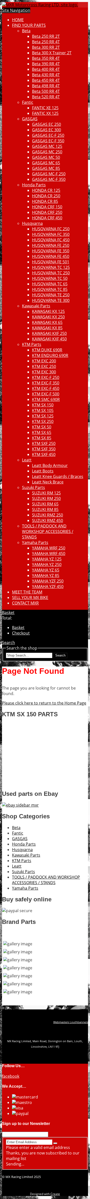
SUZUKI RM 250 (46, 498)
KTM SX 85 (41, 438)
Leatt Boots (43, 471)
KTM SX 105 (43, 410)
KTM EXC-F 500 (45, 394)
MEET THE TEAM (27, 592)
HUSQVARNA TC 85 (50, 289)
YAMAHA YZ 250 (47, 564)
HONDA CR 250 (46, 196)
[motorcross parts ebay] (20, 805)
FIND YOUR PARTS (29, 25)
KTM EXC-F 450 (45, 388)
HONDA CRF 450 (47, 218)
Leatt (27, 460)
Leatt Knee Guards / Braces (57, 476)
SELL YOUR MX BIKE (30, 597)
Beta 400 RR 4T (46, 69)
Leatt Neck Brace (48, 482)
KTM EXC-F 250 (45, 377)
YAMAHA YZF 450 (48, 586)
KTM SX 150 (43, 405)
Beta (26, 31)
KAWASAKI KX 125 (48, 311)
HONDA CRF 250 (47, 212)
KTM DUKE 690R (47, 350)
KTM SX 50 (41, 427)
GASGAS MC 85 (46, 168)
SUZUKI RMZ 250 (47, 515)
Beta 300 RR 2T (46, 47)
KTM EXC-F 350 (45, 383)
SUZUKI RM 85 (45, 509)
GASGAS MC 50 (46, 157)
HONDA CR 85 (45, 201)
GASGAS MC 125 (47, 146)
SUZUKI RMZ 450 (47, 520)
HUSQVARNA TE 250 (51, 295)
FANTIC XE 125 (45, 108)
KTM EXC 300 (44, 372)
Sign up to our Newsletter (26, 1123)
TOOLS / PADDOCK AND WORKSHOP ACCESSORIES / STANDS (47, 531)
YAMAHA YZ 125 (47, 559)
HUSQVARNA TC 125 (51, 267)
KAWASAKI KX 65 (47, 322)
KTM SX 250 (43, 421)
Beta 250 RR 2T (46, 36)
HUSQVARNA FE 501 (50, 262)
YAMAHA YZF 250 (48, 581)
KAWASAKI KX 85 (47, 328)
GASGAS (30, 119)
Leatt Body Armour (50, 465)
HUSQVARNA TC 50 (50, 278)
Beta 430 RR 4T (46, 75)
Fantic (27, 102)
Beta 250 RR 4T (46, 42)
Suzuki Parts (33, 487)
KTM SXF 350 (44, 449)
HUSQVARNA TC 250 (51, 273)
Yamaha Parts (35, 542)
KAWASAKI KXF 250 (49, 333)
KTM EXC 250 (44, 366)
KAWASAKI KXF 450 (49, 339)
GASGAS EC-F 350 (48, 141)
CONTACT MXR (25, 603)
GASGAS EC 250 (46, 124)
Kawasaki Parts (36, 306)
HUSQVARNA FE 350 (50, 251)
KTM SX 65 (41, 432)
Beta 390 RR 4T (46, 64)
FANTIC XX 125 (45, 113)
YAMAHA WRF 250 (48, 548)
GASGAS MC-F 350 (49, 179)
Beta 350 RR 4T (46, 58)
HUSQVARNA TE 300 (51, 300)
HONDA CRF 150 (47, 207)
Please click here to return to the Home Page (44, 703)
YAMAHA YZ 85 (45, 575)
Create (55, 1194)
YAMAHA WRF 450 (48, 553)
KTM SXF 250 (44, 443)
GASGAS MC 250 (47, 152)
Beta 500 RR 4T (46, 91)
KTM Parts (31, 344)
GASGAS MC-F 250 (49, 174)
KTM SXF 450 (44, 454)
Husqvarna (32, 223)
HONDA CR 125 (46, 190)
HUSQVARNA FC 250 (51, 229)
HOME (18, 20)
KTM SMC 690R (46, 399)
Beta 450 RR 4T (46, 80)
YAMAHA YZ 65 (45, 570)
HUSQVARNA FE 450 (50, 256)
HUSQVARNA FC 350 (51, 234)
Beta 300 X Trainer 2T (52, 53)
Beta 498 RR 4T (46, 86)
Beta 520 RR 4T (46, 97)
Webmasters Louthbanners (70, 1022)
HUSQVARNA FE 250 (50, 245)
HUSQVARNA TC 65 (50, 284)
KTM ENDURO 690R (50, 355)
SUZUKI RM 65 (45, 504)
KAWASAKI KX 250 (48, 317)
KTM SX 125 (43, 416)
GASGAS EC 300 (46, 130)
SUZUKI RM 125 (46, 493)
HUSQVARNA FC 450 (51, 240)
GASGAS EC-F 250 (48, 135)
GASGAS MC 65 (46, 163)
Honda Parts (34, 185)
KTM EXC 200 (44, 361)
